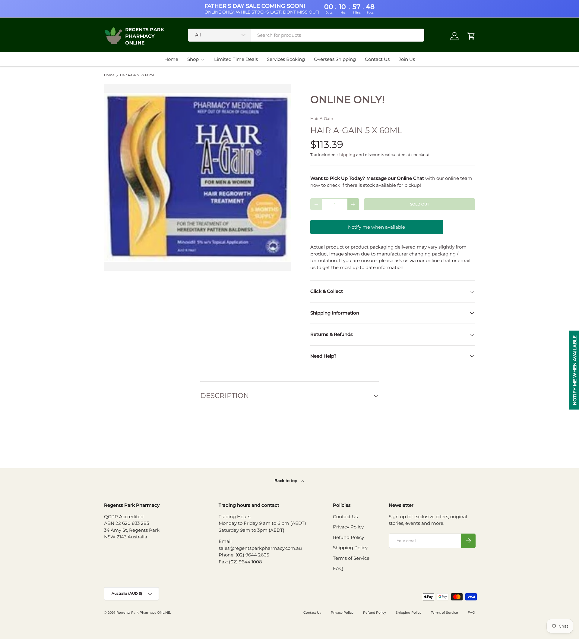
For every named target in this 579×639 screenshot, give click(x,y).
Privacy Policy (348, 527)
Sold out (419, 204)
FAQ (338, 568)
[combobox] (306, 35)
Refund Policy (348, 537)
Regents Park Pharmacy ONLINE (143, 612)
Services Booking (286, 59)
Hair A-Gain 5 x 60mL (137, 75)
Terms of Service (351, 558)
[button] (471, 36)
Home (171, 59)
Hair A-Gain (321, 118)
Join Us (407, 59)
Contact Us (377, 59)
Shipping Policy (350, 547)
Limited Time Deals (236, 59)
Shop (193, 59)
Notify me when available (376, 227)
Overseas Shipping (335, 59)
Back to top (286, 480)
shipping (346, 154)
